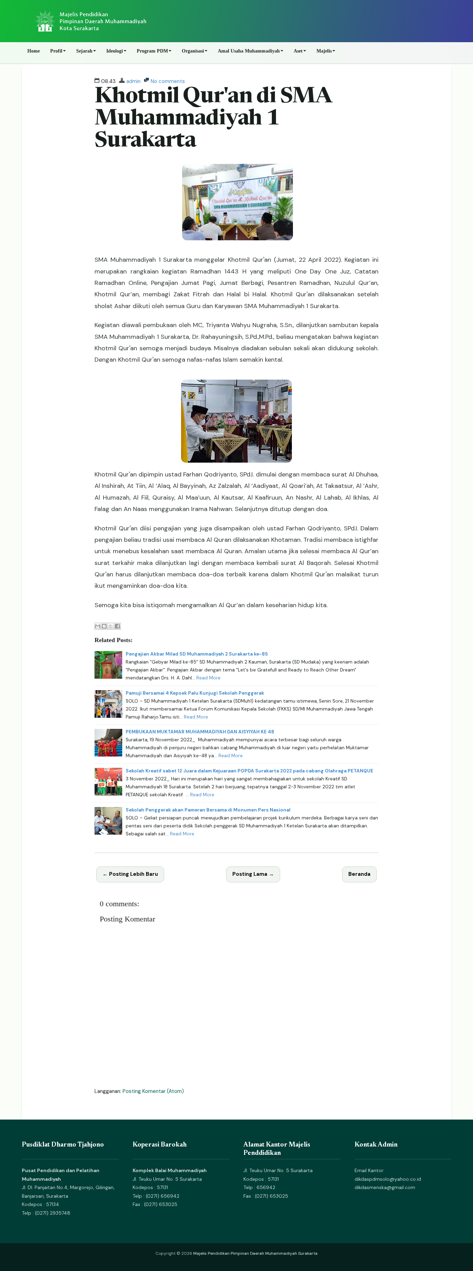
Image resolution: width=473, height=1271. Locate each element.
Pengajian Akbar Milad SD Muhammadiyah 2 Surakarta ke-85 (197, 654)
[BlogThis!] (104, 626)
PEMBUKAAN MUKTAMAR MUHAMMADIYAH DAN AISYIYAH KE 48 (200, 732)
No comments (168, 81)
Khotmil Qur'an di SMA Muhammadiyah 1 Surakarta (213, 119)
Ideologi (114, 51)
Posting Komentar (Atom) (153, 1091)
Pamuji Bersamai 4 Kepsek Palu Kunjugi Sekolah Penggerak (195, 693)
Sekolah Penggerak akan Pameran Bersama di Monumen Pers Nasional (208, 810)
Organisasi (193, 51)
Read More (208, 678)
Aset (298, 51)
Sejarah (84, 51)
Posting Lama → (253, 874)
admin (133, 81)
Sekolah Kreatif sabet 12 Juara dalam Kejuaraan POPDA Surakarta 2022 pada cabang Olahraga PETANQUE (249, 771)
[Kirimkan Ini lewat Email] (97, 626)
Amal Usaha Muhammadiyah (249, 51)
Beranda (359, 874)
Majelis (324, 51)
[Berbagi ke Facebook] (117, 626)
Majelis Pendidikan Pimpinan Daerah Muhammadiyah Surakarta (255, 1253)
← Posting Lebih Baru (130, 874)
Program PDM (152, 51)
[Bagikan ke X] (110, 626)
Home (33, 51)
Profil (56, 51)
